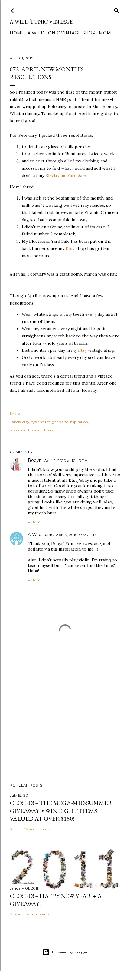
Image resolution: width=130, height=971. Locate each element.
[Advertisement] (65, 725)
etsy (25, 422)
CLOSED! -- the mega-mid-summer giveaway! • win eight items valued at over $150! (61, 810)
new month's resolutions (31, 430)
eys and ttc (40, 422)
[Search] (116, 9)
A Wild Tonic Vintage (41, 21)
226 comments (37, 829)
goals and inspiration (70, 422)
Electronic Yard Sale (65, 175)
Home (17, 33)
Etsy (70, 248)
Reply (34, 522)
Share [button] (15, 413)
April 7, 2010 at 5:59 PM (76, 534)
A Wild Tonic (41, 534)
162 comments (37, 914)
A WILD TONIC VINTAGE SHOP (62, 33)
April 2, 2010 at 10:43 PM (66, 460)
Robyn (35, 460)
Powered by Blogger (70, 952)
